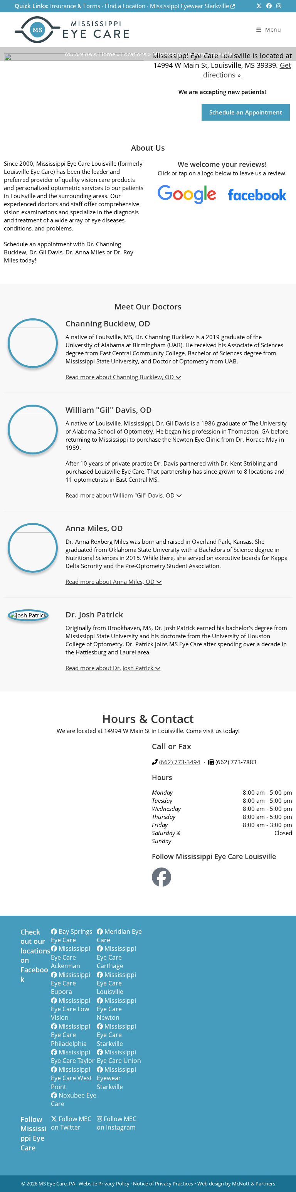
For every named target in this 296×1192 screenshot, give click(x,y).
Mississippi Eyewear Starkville (190, 6)
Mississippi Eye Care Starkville (116, 1035)
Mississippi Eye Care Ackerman (70, 957)
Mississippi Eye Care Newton (116, 1009)
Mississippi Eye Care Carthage (116, 957)
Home (107, 54)
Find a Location (125, 6)
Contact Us (176, 112)
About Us (40, 113)
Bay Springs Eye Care (71, 935)
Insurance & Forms (75, 6)
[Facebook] (161, 877)
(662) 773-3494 (179, 762)
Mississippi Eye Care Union (119, 1056)
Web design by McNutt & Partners (236, 1183)
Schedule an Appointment (245, 112)
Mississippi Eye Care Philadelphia (70, 1035)
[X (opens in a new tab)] (259, 6)
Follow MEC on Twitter (71, 1123)
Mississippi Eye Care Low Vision (70, 1009)
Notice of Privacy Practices (163, 1183)
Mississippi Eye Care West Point (71, 1078)
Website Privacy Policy (104, 1183)
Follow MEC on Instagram (116, 1123)
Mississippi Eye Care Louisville (116, 983)
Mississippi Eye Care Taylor (73, 1056)
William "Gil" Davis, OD (144, 495)
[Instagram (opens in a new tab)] (277, 6)
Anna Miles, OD (134, 581)
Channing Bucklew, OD (144, 377)
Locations (133, 54)
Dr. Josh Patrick (134, 668)
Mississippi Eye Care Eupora (70, 983)
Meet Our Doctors (94, 113)
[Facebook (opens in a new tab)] (269, 6)
